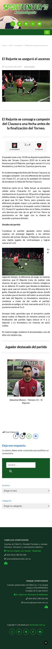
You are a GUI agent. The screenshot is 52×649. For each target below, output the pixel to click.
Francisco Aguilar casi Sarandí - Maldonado (23, 551)
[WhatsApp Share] (29, 436)
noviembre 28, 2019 (13, 67)
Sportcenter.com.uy (37, 625)
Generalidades (29, 67)
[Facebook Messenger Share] (35, 436)
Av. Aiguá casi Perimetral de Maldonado (31, 595)
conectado (28, 450)
